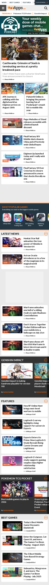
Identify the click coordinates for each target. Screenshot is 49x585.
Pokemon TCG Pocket (22, 13)
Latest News (10, 233)
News (4, 2)
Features (27, 2)
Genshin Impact (40, 13)
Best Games (15, 2)
